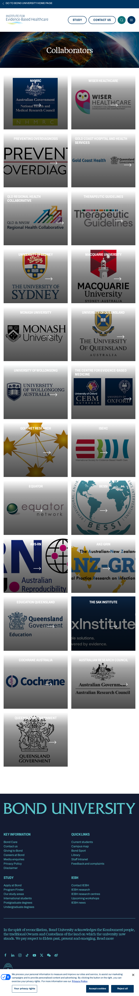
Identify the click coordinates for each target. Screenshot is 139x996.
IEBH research (80, 889)
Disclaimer (11, 867)
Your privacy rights (24, 988)
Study (77, 20)
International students (18, 898)
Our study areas (14, 893)
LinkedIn (12, 955)
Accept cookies (97, 988)
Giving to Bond (13, 850)
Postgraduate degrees (18, 902)
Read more (105, 938)
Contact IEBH (80, 885)
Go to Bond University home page (29, 3)
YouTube (34, 955)
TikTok (27, 955)
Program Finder (14, 889)
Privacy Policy (13, 863)
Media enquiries (14, 859)
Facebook (5, 955)
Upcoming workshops (85, 898)
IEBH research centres (85, 893)
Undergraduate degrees (19, 906)
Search (122, 20)
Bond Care (10, 842)
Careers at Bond (14, 854)
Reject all (122, 988)
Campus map (80, 846)
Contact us (102, 20)
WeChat (49, 955)
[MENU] (131, 20)
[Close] (133, 975)
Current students (82, 842)
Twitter (41, 955)
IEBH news (78, 902)
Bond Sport (78, 850)
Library (75, 854)
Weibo (56, 955)
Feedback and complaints (87, 863)
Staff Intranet (79, 859)
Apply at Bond (13, 885)
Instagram (20, 955)
